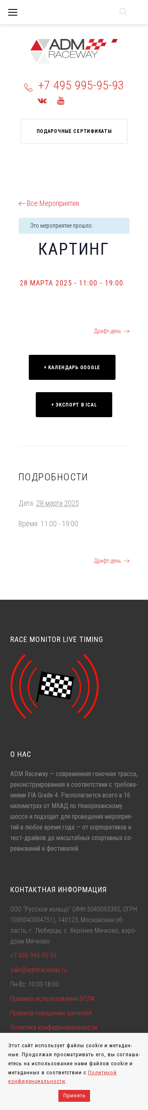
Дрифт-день (107, 331)
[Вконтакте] (42, 100)
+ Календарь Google (72, 367)
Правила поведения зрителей (51, 1013)
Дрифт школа (42, 331)
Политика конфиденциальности (53, 1027)
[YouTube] (60, 100)
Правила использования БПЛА (52, 999)
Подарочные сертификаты (74, 131)
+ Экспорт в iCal (74, 405)
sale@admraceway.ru (38, 970)
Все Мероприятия (53, 203)
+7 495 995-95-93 (81, 85)
